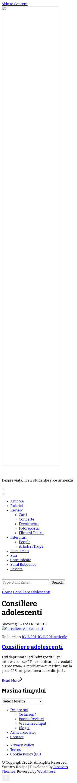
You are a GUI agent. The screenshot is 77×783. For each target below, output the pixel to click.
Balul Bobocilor (23, 564)
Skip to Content (15, 4)
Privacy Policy (22, 745)
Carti (23, 515)
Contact (17, 737)
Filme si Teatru (31, 533)
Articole (17, 501)
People (24, 542)
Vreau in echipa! (32, 723)
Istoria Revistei (31, 719)
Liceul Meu (19, 551)
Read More (11, 680)
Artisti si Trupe (31, 546)
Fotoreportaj (29, 528)
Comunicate (20, 560)
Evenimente (29, 524)
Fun (13, 555)
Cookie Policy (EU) (25, 754)
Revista (16, 569)
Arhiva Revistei (23, 732)
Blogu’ (24, 728)
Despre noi (19, 710)
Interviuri (18, 537)
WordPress (46, 771)
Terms (15, 749)
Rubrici (16, 505)
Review (16, 510)
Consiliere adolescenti (32, 647)
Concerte (26, 519)
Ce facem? (27, 714)
